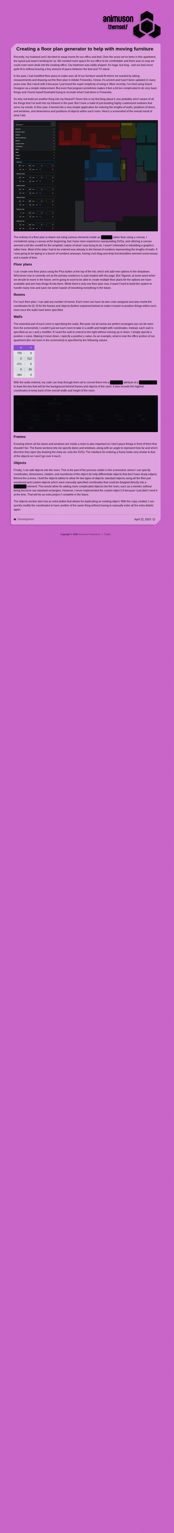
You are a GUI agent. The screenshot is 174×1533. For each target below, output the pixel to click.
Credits (107, 534)
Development (26, 519)
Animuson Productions (89, 534)
